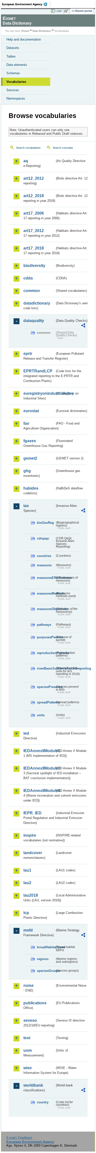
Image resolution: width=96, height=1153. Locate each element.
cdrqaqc (43, 538)
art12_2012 (33, 178)
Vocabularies (16, 82)
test (26, 1038)
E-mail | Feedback (19, 1137)
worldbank (33, 1085)
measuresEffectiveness (46, 578)
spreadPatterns (46, 702)
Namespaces (15, 98)
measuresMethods (46, 593)
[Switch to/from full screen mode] (67, 11)
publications (35, 1003)
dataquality (33, 321)
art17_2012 (33, 231)
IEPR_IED (32, 813)
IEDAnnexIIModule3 (39, 768)
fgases (29, 441)
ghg (27, 471)
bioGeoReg (45, 523)
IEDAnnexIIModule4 (39, 790)
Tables (11, 56)
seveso (30, 1020)
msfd (28, 930)
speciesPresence (46, 687)
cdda (28, 278)
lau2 (27, 883)
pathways (44, 625)
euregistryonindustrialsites (39, 393)
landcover (32, 853)
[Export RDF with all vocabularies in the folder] (83, 326)
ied (26, 733)
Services (12, 90)
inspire (29, 835)
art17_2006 (33, 213)
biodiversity (34, 265)
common (31, 291)
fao (26, 423)
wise (27, 1068)
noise (28, 985)
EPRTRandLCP (37, 371)
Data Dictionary (41, 30)
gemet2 (30, 458)
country (42, 1102)
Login (58, 10)
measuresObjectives (46, 609)
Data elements (16, 65)
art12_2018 (33, 196)
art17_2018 (33, 248)
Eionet (25, 30)
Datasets (12, 48)
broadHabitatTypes (46, 947)
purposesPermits (46, 637)
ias (26, 506)
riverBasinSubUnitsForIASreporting (46, 668)
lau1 (27, 870)
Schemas (13, 73)
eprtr (27, 353)
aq (25, 161)
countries (44, 556)
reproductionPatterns (46, 653)
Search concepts (63, 147)
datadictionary (36, 303)
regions (42, 959)
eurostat (31, 411)
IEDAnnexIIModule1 (39, 751)
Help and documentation (23, 39)
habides (30, 488)
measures (44, 565)
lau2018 (30, 895)
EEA (26, 4)
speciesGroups (46, 971)
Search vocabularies (28, 147)
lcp (26, 913)
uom (27, 1050)
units (41, 715)
